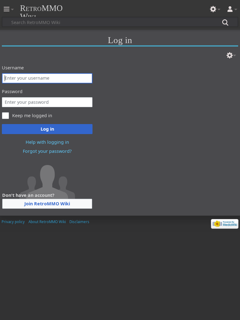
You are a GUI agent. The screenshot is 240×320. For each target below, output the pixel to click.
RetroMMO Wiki (41, 12)
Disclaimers (79, 221)
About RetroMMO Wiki (47, 221)
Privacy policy (13, 221)
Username (13, 68)
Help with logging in (47, 142)
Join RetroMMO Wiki (47, 204)
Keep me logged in (32, 115)
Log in (47, 129)
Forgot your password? (47, 151)
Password (12, 91)
